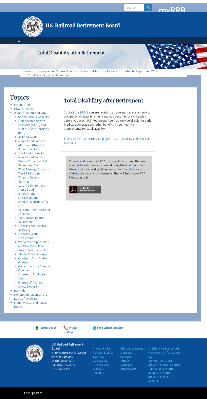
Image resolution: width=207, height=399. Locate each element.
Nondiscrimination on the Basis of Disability (30, 296)
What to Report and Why (141, 71)
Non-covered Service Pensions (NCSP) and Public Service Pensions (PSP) (33, 127)
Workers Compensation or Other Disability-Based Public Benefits (33, 246)
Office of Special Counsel (164, 364)
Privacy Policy (102, 348)
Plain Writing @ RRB (161, 369)
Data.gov (126, 352)
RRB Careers (101, 364)
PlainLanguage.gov (132, 348)
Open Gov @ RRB (159, 373)
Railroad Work (27, 137)
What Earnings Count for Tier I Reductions (34, 171)
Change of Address (30, 282)
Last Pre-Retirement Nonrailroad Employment (31, 189)
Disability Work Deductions (28, 236)
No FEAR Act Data (160, 360)
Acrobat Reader (79, 165)
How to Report (23, 109)
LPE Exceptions (28, 198)
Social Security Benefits (33, 117)
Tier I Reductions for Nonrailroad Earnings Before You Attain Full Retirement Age (32, 159)
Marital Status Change (32, 254)
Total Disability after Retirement (31, 220)
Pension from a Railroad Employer (87, 139)
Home (27, 71)
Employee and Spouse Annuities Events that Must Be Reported (78, 71)
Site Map (98, 356)
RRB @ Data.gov (126, 362)
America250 (128, 369)
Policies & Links (103, 352)
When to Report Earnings (28, 179)
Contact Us (100, 360)
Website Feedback (99, 371)
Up (115, 139)
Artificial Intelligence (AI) (163, 348)
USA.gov (125, 356)
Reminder (20, 290)
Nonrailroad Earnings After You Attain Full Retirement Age (32, 145)
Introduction (22, 105)
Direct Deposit (27, 286)
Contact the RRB (75, 112)
